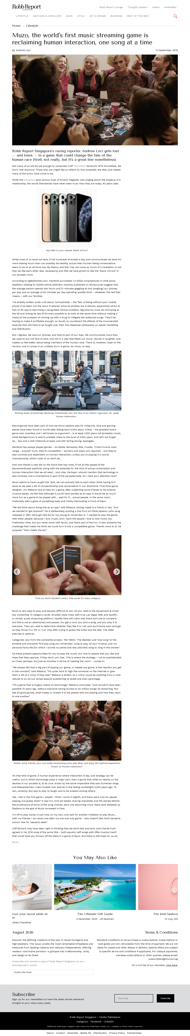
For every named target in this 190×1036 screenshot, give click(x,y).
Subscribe (165, 998)
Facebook (96, 1021)
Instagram (82, 1021)
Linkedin (109, 1021)
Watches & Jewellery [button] (47, 16)
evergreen (29, 179)
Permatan (79, 166)
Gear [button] (69, 16)
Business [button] (116, 16)
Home (16, 25)
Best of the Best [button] (138, 16)
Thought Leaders (137, 7)
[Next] (116, 571)
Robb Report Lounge (111, 7)
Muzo (15, 842)
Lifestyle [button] (22, 16)
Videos (156, 7)
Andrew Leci (23, 50)
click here (171, 965)
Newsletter (170, 7)
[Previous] (17, 571)
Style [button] (81, 16)
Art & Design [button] (97, 16)
